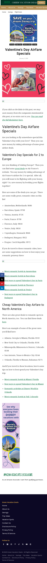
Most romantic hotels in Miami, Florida (21, 379)
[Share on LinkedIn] (2, 288)
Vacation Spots (27, 44)
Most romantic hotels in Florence (19, 285)
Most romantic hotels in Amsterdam (20, 271)
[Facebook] (3, 544)
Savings (10, 12)
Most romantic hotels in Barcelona (19, 276)
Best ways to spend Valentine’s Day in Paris (23, 280)
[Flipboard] (7, 544)
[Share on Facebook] (2, 275)
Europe (34, 44)
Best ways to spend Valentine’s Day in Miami (24, 384)
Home (4, 12)
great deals (20, 168)
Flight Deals (18, 12)
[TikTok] (19, 544)
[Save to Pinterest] (2, 284)
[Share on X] (2, 279)
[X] (22, 544)
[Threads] (30, 544)
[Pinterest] (15, 544)
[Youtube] (26, 544)
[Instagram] (11, 544)
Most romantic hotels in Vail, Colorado (21, 397)
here (4, 322)
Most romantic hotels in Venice (18, 290)
